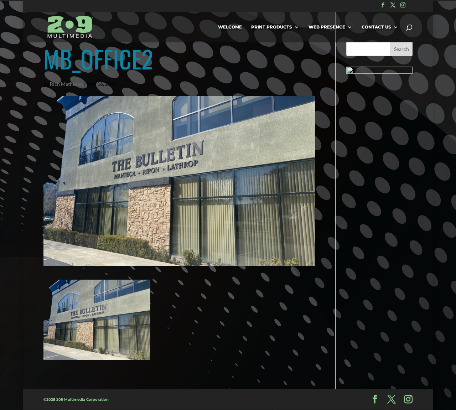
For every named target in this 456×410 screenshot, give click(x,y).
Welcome (230, 27)
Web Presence (327, 27)
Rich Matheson (66, 84)
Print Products (271, 27)
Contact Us (376, 27)
